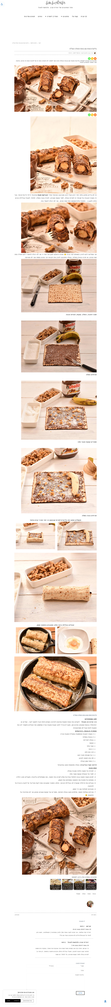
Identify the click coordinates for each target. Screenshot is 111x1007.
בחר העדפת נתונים (27, 1000)
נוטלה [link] (84, 893)
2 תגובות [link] (70, 53)
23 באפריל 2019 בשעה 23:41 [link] (82, 929)
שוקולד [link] (78, 893)
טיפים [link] (40, 16)
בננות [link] (94, 893)
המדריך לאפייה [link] (52, 16)
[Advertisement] (55, 29)
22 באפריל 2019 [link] (76, 53)
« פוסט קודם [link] (94, 914)
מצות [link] (89, 893)
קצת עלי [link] (75, 16)
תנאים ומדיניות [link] (29, 16)
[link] (2, 4)
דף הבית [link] (84, 16)
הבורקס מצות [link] (43, 195)
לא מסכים (16, 1000)
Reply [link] (82, 926)
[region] (19, 997)
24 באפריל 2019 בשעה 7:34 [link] (80, 945)
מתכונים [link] (66, 16)
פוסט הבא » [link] (16, 914)
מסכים (8, 1000)
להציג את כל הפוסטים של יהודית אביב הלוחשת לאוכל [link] (58, 901)
